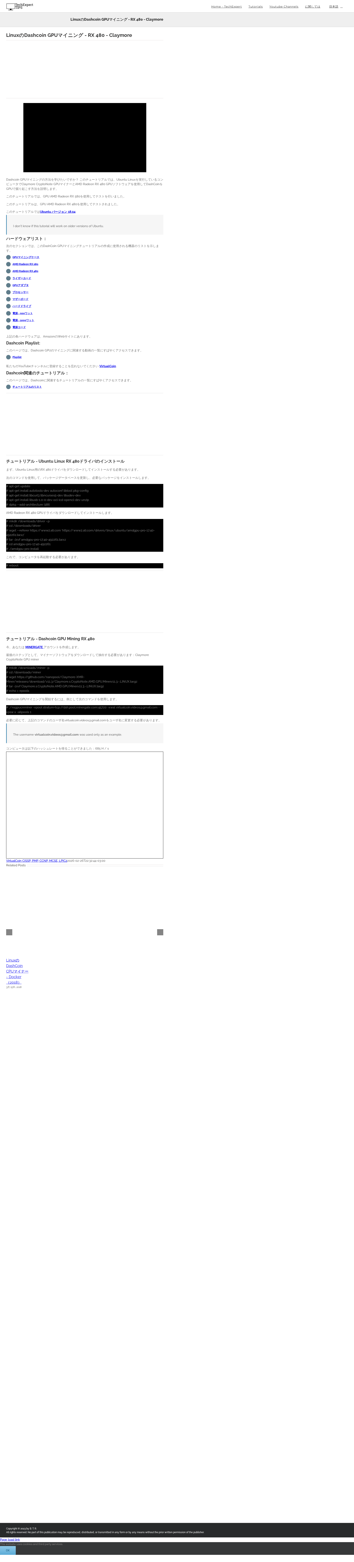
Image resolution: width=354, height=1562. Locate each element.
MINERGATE (34, 647)
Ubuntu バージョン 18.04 (58, 212)
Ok (8, 1550)
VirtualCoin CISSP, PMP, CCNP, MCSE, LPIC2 (36, 861)
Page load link (10, 1540)
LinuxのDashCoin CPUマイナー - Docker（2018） (17, 971)
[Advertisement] (84, 69)
